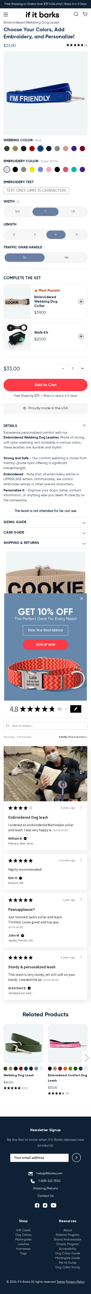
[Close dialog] (82, 598)
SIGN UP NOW (45, 644)
